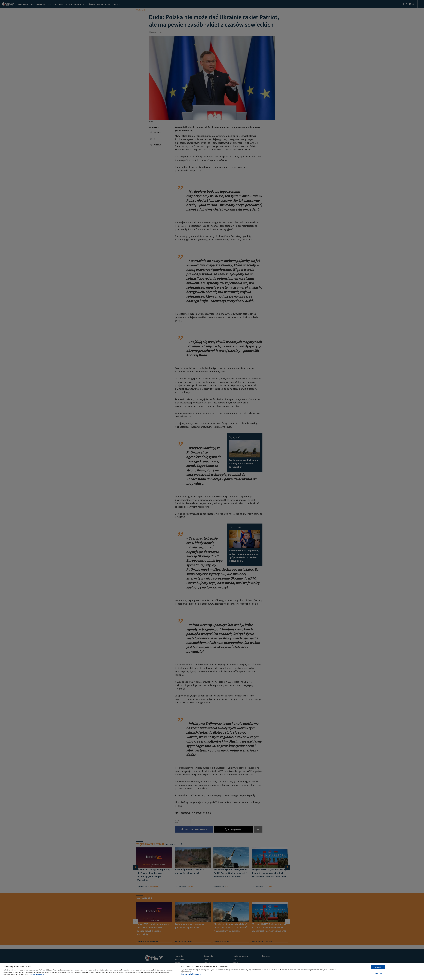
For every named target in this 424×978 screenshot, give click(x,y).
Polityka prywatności (37, 974)
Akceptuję (378, 967)
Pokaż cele (378, 973)
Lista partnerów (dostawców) (191, 974)
